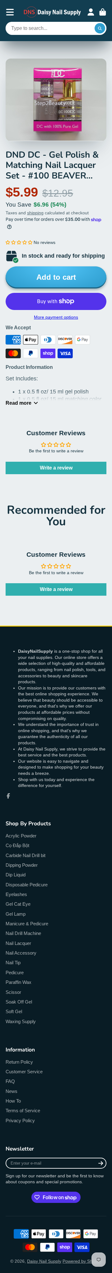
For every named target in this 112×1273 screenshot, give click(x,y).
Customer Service (24, 1071)
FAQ (10, 1081)
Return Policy (19, 1062)
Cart (102, 12)
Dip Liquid (16, 874)
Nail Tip (13, 962)
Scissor (13, 992)
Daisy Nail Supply (44, 1261)
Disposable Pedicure (27, 884)
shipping (35, 212)
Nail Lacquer (18, 943)
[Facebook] (8, 796)
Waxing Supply (21, 1021)
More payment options (56, 317)
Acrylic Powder (21, 835)
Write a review (56, 467)
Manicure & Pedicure (27, 923)
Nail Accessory (21, 953)
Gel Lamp (16, 914)
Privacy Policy (20, 1120)
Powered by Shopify (82, 1261)
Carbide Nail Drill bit (25, 855)
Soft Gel (14, 1011)
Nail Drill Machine (23, 933)
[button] (19, 242)
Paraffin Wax (18, 982)
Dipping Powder (22, 865)
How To (13, 1101)
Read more (18, 403)
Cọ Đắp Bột (17, 845)
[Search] (100, 28)
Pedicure (15, 972)
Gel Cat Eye (18, 904)
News (11, 1091)
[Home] (52, 12)
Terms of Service (23, 1110)
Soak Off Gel (19, 1001)
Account (91, 12)
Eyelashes (16, 894)
